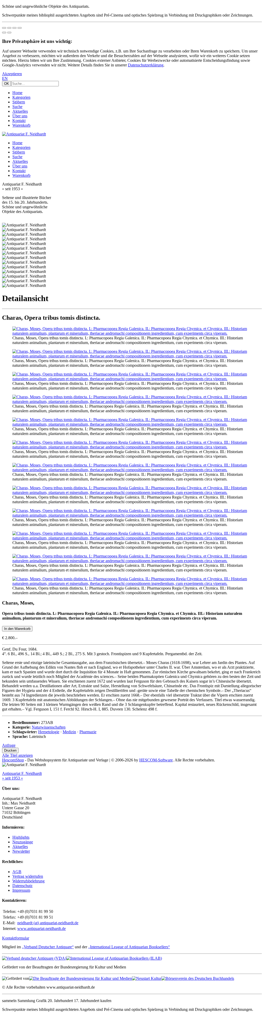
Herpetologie (48, 732)
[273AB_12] (132, 583)
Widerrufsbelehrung (28, 881)
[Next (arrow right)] (9, 32)
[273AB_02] (132, 356)
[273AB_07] (132, 470)
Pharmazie (87, 732)
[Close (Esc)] (4, 28)
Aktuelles (20, 111)
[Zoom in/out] (20, 28)
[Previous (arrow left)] (4, 32)
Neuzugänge (22, 842)
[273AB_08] (132, 492)
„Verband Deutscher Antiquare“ (48, 947)
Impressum (21, 890)
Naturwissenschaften (48, 727)
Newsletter (21, 851)
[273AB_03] (132, 379)
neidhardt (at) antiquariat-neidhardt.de (47, 923)
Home (17, 92)
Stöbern (18, 102)
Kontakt (19, 120)
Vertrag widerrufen (27, 876)
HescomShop (13, 760)
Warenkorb (21, 125)
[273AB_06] (132, 447)
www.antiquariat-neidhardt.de (41, 928)
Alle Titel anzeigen (17, 755)
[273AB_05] (132, 424)
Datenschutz (22, 885)
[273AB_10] (132, 538)
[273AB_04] (132, 401)
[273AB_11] (132, 561)
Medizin (69, 732)
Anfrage (8, 745)
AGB (16, 871)
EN (5, 78)
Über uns (19, 116)
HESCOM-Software (156, 760)
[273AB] (132, 333)
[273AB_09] (132, 515)
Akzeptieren (12, 74)
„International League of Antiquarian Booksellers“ (129, 947)
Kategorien (21, 97)
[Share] (9, 28)
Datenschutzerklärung (145, 65)
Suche (17, 106)
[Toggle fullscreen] (14, 28)
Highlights (20, 837)
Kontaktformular (15, 938)
